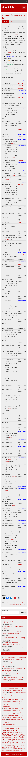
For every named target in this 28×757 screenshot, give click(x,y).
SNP (16, 604)
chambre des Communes (8, 732)
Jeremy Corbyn (19, 737)
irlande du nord (8, 737)
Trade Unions (9, 747)
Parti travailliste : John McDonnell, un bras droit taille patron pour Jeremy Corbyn (14, 704)
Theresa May (9, 746)
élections (3, 750)
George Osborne (14, 735)
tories (12, 143)
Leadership (5, 741)
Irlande (3, 737)
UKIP (23, 604)
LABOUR (20, 83)
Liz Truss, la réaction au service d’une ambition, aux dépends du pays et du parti (13, 664)
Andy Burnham (9, 728)
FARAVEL (6, 722)
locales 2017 (21, 602)
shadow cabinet (22, 744)
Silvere (11, 21)
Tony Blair (18, 745)
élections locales (19, 750)
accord (3, 728)
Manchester (19, 741)
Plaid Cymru (5, 604)
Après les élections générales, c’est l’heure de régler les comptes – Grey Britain (12, 690)
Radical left (12, 604)
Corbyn (16, 732)
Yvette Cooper (20, 748)
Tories (19, 604)
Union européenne (9, 748)
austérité (16, 728)
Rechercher (5, 610)
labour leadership (12, 739)
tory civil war (4, 747)
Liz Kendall (13, 741)
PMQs (3, 744)
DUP (16, 734)
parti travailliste (20, 742)
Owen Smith (11, 742)
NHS (24, 741)
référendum (13, 744)
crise (20, 732)
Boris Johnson (6, 730)
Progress (7, 744)
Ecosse (3, 735)
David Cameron (8, 734)
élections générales (10, 750)
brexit (14, 730)
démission (20, 734)
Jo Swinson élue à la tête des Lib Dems (14, 648)
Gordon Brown (22, 735)
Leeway (21, 754)
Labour (16, 34)
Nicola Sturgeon (5, 742)
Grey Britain (8, 7)
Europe (8, 735)
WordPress (14, 754)
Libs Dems (14, 602)
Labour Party (22, 739)
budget (19, 730)
